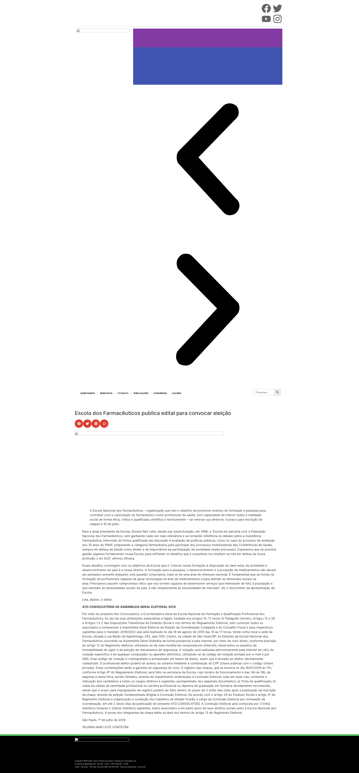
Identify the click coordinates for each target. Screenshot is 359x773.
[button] (79, 423)
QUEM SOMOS (87, 393)
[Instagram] (277, 19)
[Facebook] (266, 8)
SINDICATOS (106, 393)
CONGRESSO (160, 393)
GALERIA (176, 393)
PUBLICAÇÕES (141, 393)
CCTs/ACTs (122, 393)
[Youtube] (266, 19)
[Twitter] (277, 8)
